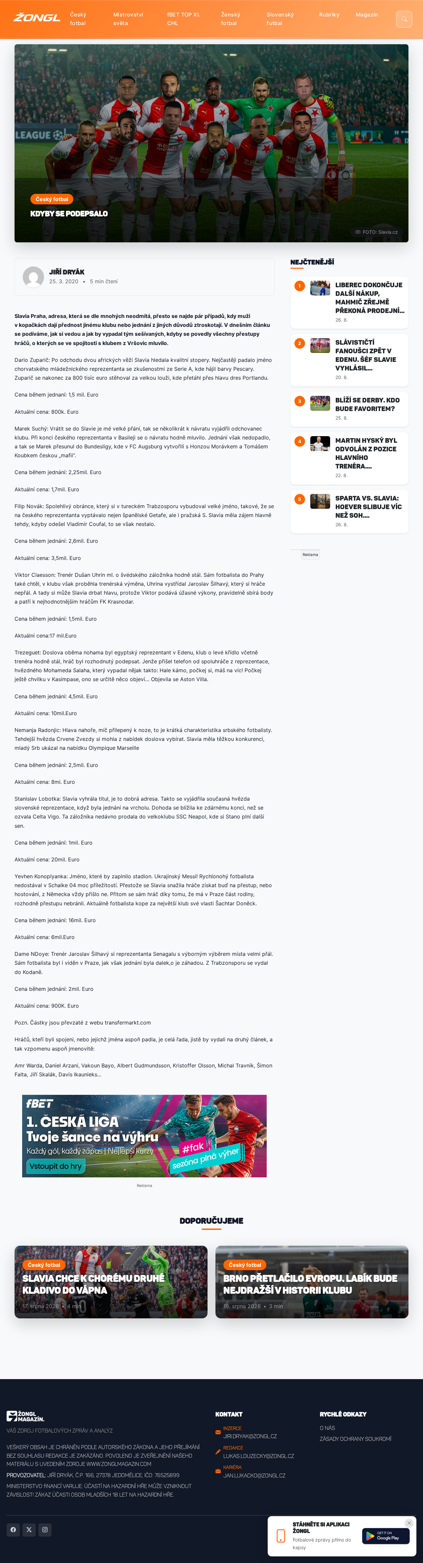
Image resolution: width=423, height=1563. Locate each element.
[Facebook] (13, 1530)
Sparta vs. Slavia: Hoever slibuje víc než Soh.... (368, 506)
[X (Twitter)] (29, 1530)
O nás (327, 1428)
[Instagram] (45, 1530)
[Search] (404, 19)
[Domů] (37, 19)
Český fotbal (78, 18)
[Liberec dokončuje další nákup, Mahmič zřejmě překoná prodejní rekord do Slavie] (320, 287)
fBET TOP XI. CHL (184, 18)
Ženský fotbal (230, 18)
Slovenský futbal (280, 18)
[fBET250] (144, 1136)
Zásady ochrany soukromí (355, 1439)
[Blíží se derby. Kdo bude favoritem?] (320, 402)
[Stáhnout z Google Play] (386, 1536)
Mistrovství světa (128, 18)
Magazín (367, 14)
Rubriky (329, 14)
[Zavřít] (409, 1523)
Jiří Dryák (66, 272)
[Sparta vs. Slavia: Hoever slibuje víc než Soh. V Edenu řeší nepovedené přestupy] (320, 500)
